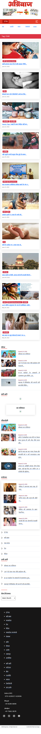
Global (35, 27)
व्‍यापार (19, 27)
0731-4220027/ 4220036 (13, 696)
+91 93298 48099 (10, 704)
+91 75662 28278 (10, 711)
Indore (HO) (12, 695)
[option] (5, 27)
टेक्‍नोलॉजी (27, 27)
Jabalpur (10, 710)
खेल (3, 27)
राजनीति (11, 27)
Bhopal (10, 702)
